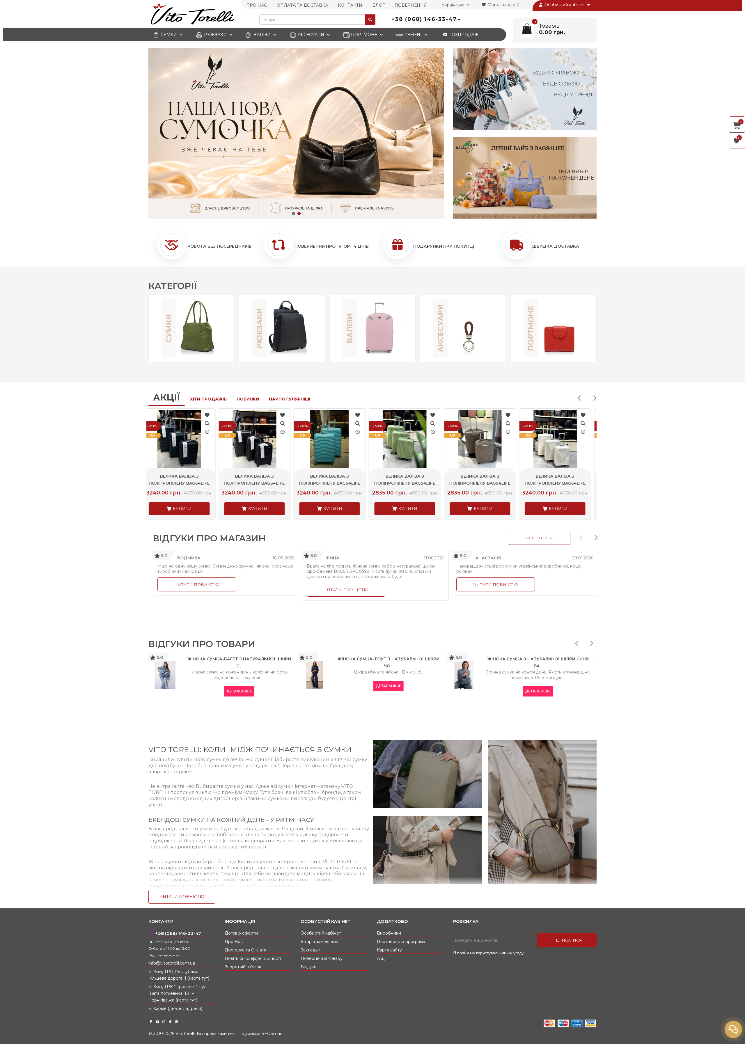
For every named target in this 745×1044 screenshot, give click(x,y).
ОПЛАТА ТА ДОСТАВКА (302, 5)
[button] (293, 213)
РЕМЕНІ (413, 34)
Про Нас (234, 941)
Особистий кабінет (564, 4)
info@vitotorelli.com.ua (171, 963)
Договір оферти (241, 933)
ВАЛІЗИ (262, 34)
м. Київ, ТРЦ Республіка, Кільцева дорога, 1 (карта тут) (178, 975)
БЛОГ (378, 5)
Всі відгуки (540, 537)
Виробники (389, 933)
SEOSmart (272, 1033)
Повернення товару (322, 958)
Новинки (248, 399)
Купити (187, 508)
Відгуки (309, 966)
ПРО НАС (256, 5)
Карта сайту (389, 950)
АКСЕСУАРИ (311, 34)
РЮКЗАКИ (215, 34)
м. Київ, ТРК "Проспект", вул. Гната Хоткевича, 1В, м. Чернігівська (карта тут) (177, 993)
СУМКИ (169, 34)
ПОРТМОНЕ (364, 34)
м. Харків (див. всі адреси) (175, 1008)
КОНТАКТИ (350, 5)
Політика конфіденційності (253, 958)
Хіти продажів (208, 399)
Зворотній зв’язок (243, 966)
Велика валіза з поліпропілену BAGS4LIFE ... (184, 483)
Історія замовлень (319, 941)
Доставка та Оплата (245, 950)
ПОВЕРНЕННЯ (411, 5)
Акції (166, 397)
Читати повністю (196, 584)
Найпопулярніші (289, 399)
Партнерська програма (401, 941)
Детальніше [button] (284, 686)
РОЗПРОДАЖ (462, 34)
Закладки (310, 950)
